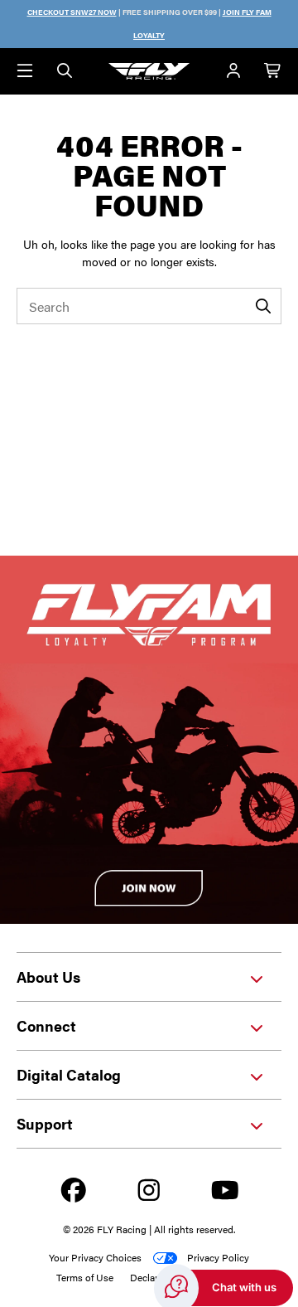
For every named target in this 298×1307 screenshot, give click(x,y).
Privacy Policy (218, 1257)
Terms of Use (84, 1277)
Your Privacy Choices (95, 1257)
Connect (46, 1025)
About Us (48, 976)
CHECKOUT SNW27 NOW (72, 12)
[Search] (64, 71)
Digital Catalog (69, 1074)
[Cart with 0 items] (273, 71)
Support (45, 1123)
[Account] (233, 71)
